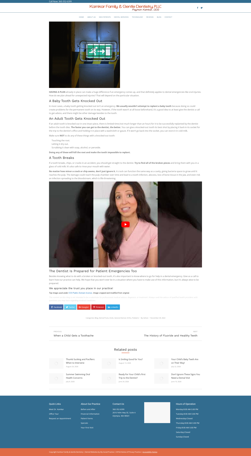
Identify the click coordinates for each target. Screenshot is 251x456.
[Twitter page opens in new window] (201, 7)
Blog (96, 318)
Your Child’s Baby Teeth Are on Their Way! (184, 361)
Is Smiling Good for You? (131, 359)
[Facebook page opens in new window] (197, 7)
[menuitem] (81, 17)
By (144, 318)
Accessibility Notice (149, 452)
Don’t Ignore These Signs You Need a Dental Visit (185, 376)
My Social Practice (107, 452)
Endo (112, 318)
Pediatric (135, 318)
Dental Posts (104, 318)
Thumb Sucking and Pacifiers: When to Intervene (80, 361)
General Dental (120, 318)
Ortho (129, 318)
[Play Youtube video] (125, 224)
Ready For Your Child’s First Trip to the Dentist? (132, 376)
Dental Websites (91, 452)
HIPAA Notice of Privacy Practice (128, 452)
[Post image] (56, 363)
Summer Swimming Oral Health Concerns (78, 376)
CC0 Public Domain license (80, 293)
